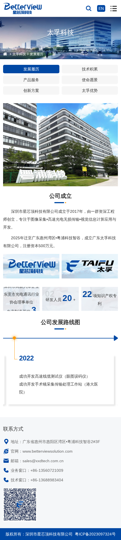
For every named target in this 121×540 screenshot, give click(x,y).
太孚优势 (90, 90)
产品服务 (31, 80)
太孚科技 (19, 54)
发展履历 (36, 54)
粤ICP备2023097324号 (95, 534)
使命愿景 (90, 80)
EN (101, 8)
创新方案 (31, 90)
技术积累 (90, 69)
